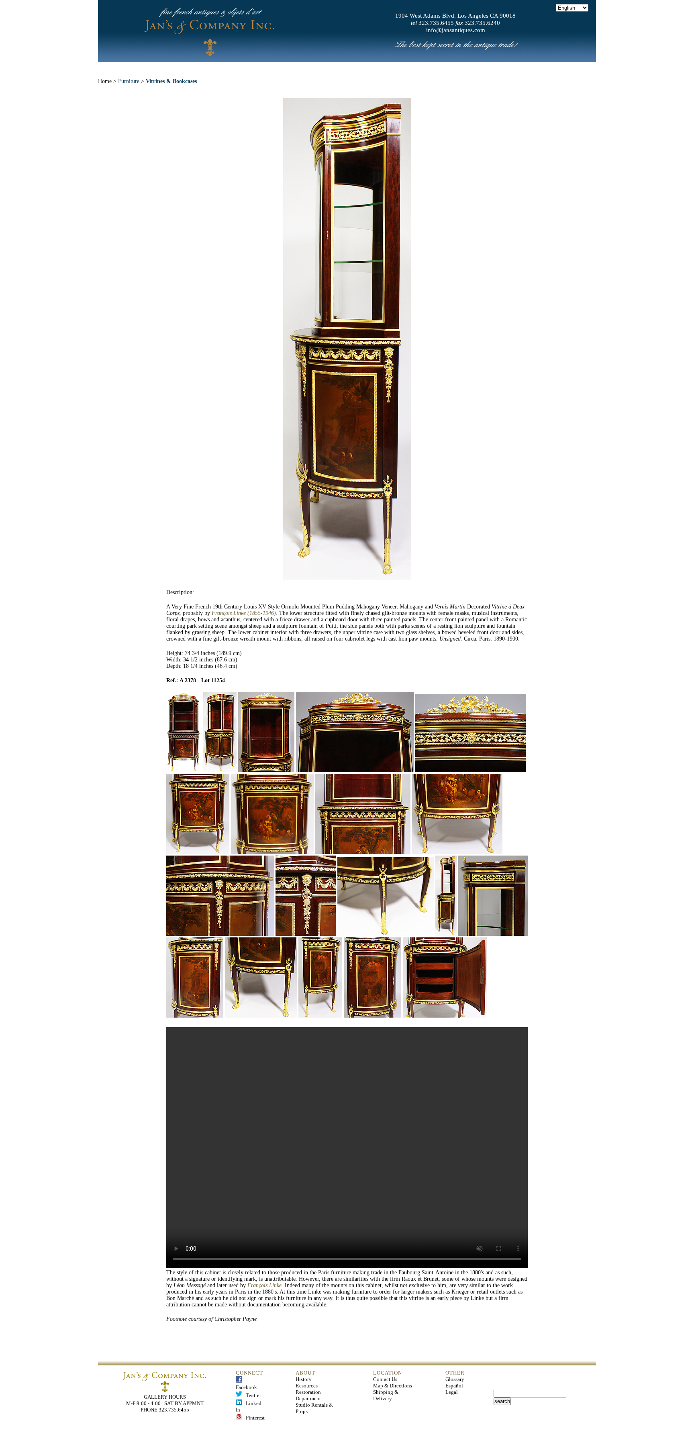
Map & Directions (392, 1386)
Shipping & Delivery (385, 1395)
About (232, 68)
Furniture (128, 81)
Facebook (246, 1384)
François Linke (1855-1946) (244, 613)
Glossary (454, 1379)
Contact (489, 68)
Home (195, 68)
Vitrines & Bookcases (171, 81)
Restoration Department (308, 1395)
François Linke (264, 1285)
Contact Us (385, 1379)
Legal (451, 1392)
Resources (307, 1386)
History (304, 1379)
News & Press (436, 68)
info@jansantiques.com (455, 30)
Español (454, 1386)
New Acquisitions (288, 68)
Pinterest (253, 1418)
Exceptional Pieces (366, 68)
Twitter (251, 1395)
